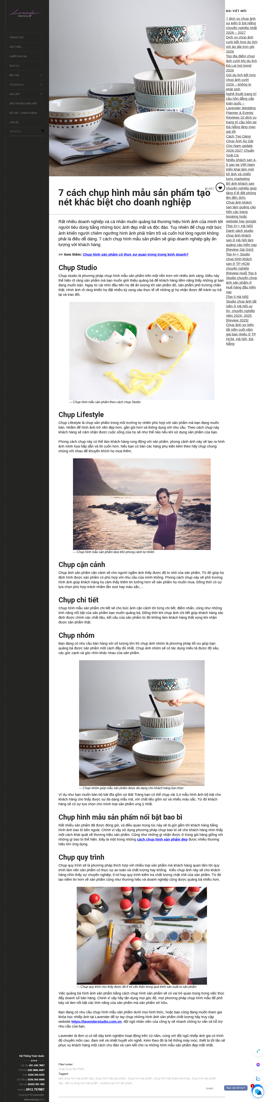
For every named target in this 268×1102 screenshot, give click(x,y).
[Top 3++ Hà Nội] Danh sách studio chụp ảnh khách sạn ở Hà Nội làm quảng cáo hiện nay (241, 235)
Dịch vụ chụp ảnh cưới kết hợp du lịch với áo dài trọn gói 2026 (241, 44)
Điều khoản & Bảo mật (23, 103)
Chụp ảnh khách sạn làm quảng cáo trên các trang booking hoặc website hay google (241, 211)
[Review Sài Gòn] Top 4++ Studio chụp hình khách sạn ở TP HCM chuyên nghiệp (239, 259)
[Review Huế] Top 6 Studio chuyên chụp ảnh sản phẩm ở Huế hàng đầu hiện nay (241, 282)
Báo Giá (14, 75)
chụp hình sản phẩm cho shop (172, 1078)
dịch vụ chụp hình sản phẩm (82, 1083)
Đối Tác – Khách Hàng (23, 112)
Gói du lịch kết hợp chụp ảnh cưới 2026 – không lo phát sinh (241, 82)
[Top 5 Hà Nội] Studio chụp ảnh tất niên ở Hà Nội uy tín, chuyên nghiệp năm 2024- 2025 (241, 306)
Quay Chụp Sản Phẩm (71, 1069)
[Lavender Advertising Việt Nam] (26, 14)
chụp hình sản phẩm (140, 1078)
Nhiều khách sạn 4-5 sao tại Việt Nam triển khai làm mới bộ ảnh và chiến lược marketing (241, 169)
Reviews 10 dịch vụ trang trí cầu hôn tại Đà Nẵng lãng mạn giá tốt (241, 125)
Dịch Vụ (14, 65)
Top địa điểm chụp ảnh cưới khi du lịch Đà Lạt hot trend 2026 (241, 63)
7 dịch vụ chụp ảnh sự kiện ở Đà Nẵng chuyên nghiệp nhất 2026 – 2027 (241, 26)
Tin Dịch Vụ (16, 84)
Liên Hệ (13, 122)
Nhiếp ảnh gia (18, 56)
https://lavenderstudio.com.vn (96, 1022)
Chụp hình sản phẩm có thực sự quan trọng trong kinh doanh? (136, 254)
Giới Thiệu (15, 46)
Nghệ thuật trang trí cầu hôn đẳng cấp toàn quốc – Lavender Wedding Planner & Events (241, 103)
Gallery (14, 94)
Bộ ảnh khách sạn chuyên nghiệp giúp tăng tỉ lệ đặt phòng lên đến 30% (241, 191)
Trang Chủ (16, 37)
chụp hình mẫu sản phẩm (111, 1078)
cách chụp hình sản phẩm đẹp (162, 839)
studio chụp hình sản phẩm (116, 1083)
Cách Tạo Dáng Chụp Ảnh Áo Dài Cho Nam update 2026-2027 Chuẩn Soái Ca (240, 145)
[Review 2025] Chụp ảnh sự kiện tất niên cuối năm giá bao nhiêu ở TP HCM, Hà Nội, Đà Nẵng (241, 332)
